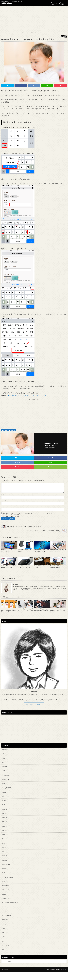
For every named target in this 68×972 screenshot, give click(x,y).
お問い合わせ (62, 3)
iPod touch (5, 839)
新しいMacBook (6, 915)
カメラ (4, 911)
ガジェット (12, 430)
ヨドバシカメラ (6, 945)
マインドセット (6, 928)
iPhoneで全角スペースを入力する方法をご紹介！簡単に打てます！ (28, 395)
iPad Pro (4, 809)
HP (3, 796)
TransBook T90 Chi (7, 877)
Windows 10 (5, 890)
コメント (3, 482)
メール (3, 500)
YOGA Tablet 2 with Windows (10, 902)
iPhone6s (5, 430)
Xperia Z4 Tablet (6, 898)
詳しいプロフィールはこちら (29, 589)
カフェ (3, 753)
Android (4, 766)
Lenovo (4, 847)
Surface (4, 873)
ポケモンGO (5, 924)
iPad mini (4, 805)
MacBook (4, 860)
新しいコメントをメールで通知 (11, 514)
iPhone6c (4, 817)
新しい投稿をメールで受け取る (11, 516)
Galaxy (4, 783)
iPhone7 (4, 826)
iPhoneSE (4, 834)
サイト (3, 507)
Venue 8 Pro (5, 885)
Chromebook (5, 775)
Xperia (4, 894)
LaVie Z (4, 843)
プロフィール (54, 3)
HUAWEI (4, 800)
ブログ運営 (5, 919)
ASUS (3, 771)
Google (4, 792)
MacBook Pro (6, 864)
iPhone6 (4, 813)
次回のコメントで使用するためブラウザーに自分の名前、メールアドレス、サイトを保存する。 (28, 513)
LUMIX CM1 (5, 856)
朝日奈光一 (16, 584)
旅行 (3, 941)
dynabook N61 (6, 779)
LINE (3, 851)
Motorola (4, 868)
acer (3, 762)
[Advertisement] (34, 19)
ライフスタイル (6, 932)
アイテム (4, 907)
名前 (2, 494)
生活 (3, 949)
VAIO (3, 881)
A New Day (6, 3)
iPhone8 (4, 830)
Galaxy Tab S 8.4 (6, 788)
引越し (3, 936)
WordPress (5, 749)
